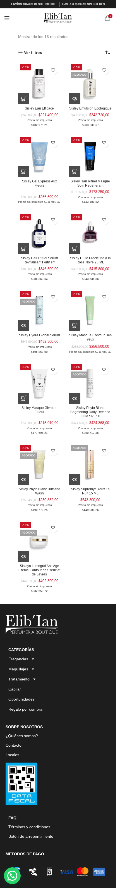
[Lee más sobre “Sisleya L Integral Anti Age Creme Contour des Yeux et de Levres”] (23, 556)
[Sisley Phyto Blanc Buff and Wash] (39, 464)
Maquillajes (18, 669)
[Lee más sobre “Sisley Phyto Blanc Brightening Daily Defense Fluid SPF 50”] (74, 398)
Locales (12, 755)
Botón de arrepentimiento (30, 836)
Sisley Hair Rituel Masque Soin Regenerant (90, 183)
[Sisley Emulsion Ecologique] (90, 83)
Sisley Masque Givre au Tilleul (39, 410)
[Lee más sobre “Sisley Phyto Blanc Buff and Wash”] (23, 479)
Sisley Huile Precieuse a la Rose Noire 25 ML (90, 260)
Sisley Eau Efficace (39, 108)
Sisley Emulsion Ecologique (90, 108)
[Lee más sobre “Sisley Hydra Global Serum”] (23, 325)
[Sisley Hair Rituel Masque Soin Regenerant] (90, 156)
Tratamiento (19, 679)
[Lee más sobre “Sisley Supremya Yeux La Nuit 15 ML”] (74, 479)
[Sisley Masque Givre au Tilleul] (39, 383)
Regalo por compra (25, 709)
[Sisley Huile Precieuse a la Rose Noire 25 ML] (90, 233)
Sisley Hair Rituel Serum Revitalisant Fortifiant (39, 260)
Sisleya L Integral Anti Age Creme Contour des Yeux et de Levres (39, 570)
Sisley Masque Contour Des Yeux (90, 337)
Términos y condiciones (29, 827)
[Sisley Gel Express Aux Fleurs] (39, 156)
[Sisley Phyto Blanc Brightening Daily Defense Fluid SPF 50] (90, 383)
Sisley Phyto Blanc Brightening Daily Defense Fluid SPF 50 (90, 412)
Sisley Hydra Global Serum (39, 335)
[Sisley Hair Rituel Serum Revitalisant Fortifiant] (39, 233)
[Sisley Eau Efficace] (39, 83)
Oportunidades (21, 699)
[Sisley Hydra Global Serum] (39, 310)
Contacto (13, 745)
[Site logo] (58, 18)
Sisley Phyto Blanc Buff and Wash (39, 491)
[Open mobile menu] (7, 18)
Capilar (14, 689)
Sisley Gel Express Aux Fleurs (39, 183)
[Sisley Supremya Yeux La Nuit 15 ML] (90, 464)
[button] (23, 98)
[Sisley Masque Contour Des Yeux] (90, 310)
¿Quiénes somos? (22, 736)
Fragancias (18, 659)
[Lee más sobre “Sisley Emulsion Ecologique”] (74, 98)
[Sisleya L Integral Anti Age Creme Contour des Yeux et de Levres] (39, 541)
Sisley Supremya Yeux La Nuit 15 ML (90, 491)
